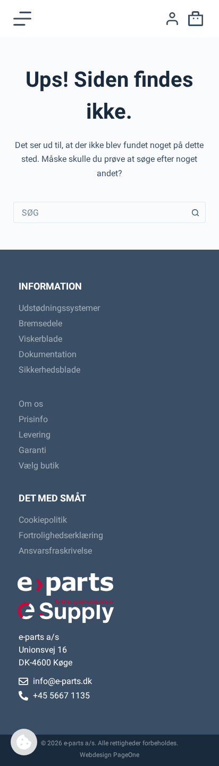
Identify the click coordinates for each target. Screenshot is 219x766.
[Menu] (22, 19)
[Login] (172, 18)
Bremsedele (40, 323)
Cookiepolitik (43, 520)
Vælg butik (39, 465)
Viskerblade (40, 339)
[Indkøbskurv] (193, 18)
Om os (31, 404)
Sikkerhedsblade (49, 370)
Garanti (32, 450)
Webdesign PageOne (109, 755)
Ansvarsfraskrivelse (55, 551)
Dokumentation (48, 354)
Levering (34, 435)
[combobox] (100, 212)
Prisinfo (33, 419)
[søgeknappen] (195, 212)
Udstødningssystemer (59, 308)
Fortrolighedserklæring (61, 535)
